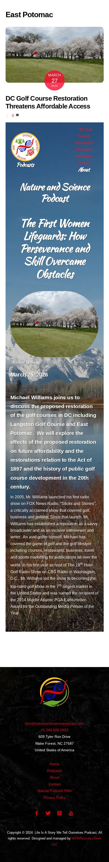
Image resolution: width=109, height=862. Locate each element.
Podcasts (25, 165)
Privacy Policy (55, 797)
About (84, 169)
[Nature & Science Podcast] (54, 712)
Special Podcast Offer (54, 791)
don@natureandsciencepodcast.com (54, 723)
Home (54, 764)
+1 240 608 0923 (54, 730)
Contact (54, 784)
